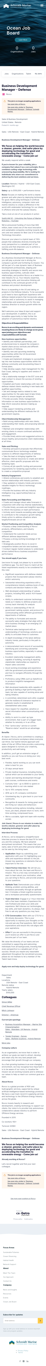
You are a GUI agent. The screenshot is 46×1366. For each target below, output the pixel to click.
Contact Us (7, 1281)
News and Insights (10, 1290)
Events (5, 1298)
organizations (17, 74)
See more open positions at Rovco (23, 1198)
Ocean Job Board (9, 1302)
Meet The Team (9, 1273)
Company (7, 1285)
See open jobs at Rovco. (16, 104)
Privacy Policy (23, 1351)
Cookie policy (28, 1219)
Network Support (9, 1264)
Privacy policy (17, 1219)
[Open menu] (42, 5)
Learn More (23, 40)
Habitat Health (8, 1260)
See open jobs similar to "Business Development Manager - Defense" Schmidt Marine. (23, 109)
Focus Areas (8, 1247)
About (6, 1268)
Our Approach (8, 1277)
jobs (6, 74)
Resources (7, 1294)
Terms (20, 1352)
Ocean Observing (9, 1256)
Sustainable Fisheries (11, 1252)
